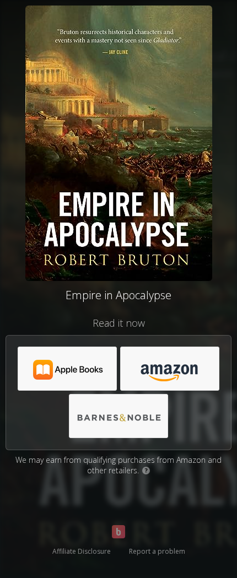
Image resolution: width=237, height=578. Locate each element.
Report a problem (157, 551)
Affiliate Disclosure (81, 551)
